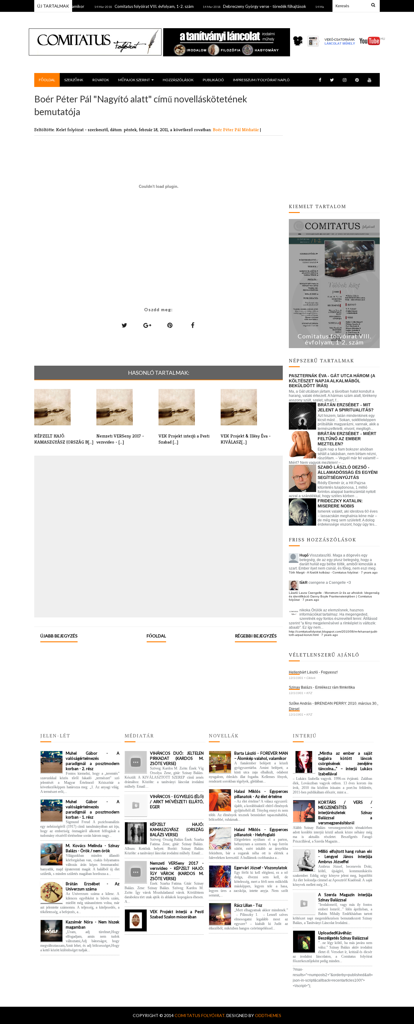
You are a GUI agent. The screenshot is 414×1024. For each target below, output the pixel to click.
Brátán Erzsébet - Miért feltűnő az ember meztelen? (347, 438)
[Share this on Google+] (147, 325)
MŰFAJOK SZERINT (134, 80)
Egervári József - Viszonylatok (260, 867)
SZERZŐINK (73, 80)
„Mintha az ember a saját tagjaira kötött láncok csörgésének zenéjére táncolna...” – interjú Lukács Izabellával (345, 763)
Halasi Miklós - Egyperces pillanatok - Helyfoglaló (261, 832)
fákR (303, 582)
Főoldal (156, 635)
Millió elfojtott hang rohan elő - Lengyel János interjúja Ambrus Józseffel (345, 856)
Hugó (304, 555)
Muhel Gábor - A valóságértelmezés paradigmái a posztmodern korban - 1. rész (92, 809)
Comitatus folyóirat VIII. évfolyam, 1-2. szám (140, 6)
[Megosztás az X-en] (124, 325)
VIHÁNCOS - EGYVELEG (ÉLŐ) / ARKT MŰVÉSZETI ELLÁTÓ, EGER (177, 801)
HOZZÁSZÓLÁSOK (178, 80)
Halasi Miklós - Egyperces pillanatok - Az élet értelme (261, 794)
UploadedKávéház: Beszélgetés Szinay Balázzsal (343, 935)
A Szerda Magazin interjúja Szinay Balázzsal (345, 897)
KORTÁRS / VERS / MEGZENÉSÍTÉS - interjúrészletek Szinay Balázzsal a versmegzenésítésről (345, 812)
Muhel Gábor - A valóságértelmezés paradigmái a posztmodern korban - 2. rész (92, 761)
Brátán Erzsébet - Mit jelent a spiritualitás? (346, 407)
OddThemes (268, 1015)
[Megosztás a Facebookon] (193, 325)
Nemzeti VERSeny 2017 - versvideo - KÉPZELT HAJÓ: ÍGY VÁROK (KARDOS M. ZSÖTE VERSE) (177, 871)
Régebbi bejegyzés (256, 635)
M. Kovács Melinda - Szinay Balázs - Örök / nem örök (92, 848)
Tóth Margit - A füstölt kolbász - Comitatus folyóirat (323, 572)
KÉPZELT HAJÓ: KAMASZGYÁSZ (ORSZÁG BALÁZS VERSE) (177, 829)
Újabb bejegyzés (59, 635)
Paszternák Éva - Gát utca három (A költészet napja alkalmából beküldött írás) (332, 380)
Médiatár (251, 129)
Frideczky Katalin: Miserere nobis (340, 503)
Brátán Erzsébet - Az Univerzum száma (92, 886)
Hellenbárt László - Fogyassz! (313, 672)
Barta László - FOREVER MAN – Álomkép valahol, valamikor (261, 756)
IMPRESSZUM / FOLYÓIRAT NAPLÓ (261, 80)
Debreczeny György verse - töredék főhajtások (250, 6)
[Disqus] (158, 536)
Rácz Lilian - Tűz (248, 905)
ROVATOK (100, 80)
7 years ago (369, 572)
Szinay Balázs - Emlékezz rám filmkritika (322, 687)
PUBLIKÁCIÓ (213, 80)
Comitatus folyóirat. (200, 1015)
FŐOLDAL (47, 80)
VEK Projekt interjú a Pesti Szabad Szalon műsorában (177, 914)
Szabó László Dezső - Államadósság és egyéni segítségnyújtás (348, 472)
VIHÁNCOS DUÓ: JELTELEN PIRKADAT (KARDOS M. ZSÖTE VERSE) (177, 758)
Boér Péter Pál (227, 129)
